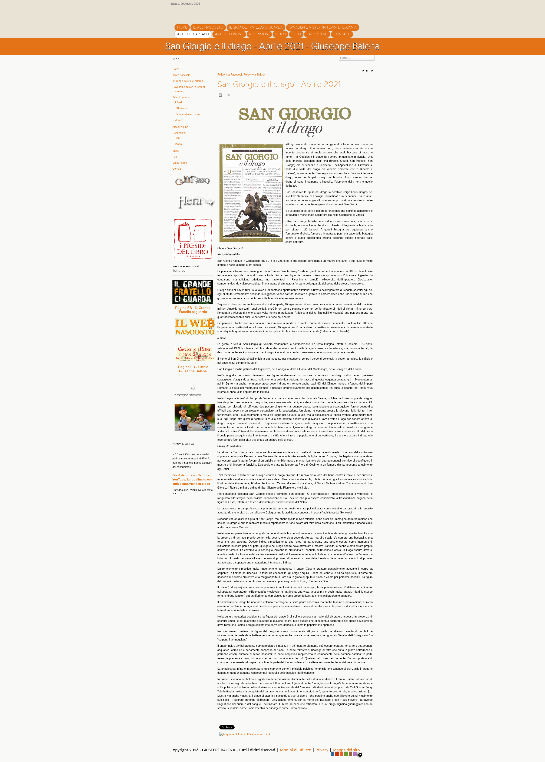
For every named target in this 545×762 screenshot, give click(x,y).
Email (229, 95)
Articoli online (180, 127)
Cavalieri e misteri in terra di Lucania (188, 89)
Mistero (179, 120)
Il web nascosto (181, 75)
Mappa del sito (346, 750)
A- (371, 71)
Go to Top (360, 755)
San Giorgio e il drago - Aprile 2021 (279, 84)
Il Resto (179, 102)
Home (175, 69)
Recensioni (179, 133)
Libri (177, 138)
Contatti (176, 168)
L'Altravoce (181, 108)
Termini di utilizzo (295, 750)
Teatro (178, 144)
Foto (175, 156)
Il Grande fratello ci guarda (187, 81)
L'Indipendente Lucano (188, 114)
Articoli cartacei (181, 97)
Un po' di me (179, 162)
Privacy (322, 750)
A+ (363, 71)
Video (175, 150)
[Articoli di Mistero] (192, 180)
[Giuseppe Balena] (192, 13)
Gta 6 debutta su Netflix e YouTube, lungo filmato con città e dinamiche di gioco (192, 458)
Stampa (220, 95)
